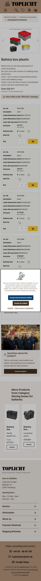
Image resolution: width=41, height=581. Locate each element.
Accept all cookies (20, 303)
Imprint (10, 308)
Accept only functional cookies (21, 298)
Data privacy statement (24, 308)
